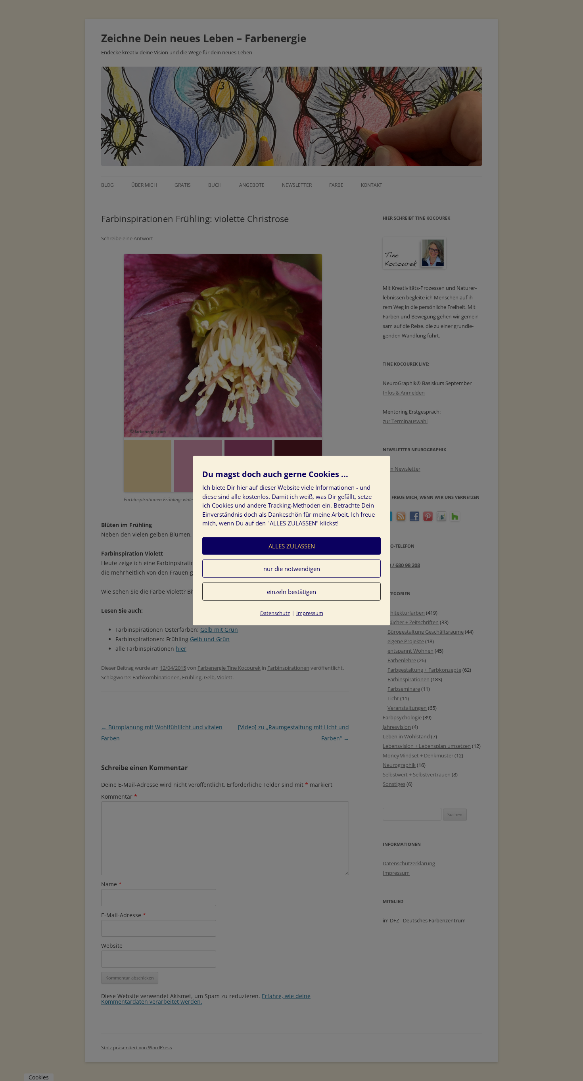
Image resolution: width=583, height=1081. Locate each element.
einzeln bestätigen (291, 591)
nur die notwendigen (291, 568)
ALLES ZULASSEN (291, 546)
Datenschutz (275, 612)
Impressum (309, 612)
